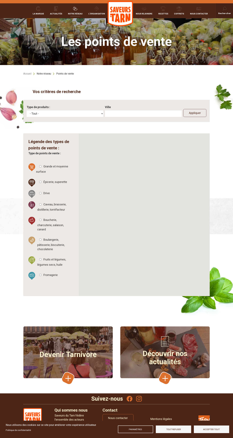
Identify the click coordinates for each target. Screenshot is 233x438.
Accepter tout (211, 429)
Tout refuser (173, 429)
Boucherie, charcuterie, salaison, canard (50, 224)
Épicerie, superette (55, 182)
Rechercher (224, 13)
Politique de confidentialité (18, 430)
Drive (46, 193)
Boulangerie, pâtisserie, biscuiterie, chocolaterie (51, 244)
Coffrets (179, 14)
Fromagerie (50, 275)
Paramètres (135, 429)
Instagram (139, 399)
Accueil (27, 73)
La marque (38, 14)
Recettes (163, 14)
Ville (108, 107)
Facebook (129, 399)
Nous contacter (199, 14)
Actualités (56, 14)
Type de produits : (38, 107)
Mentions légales (161, 419)
